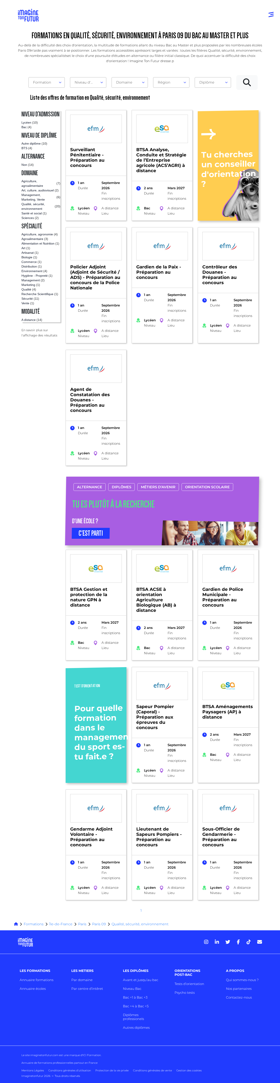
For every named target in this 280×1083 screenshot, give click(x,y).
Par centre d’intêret (87, 989)
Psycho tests (185, 992)
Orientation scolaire (207, 487)
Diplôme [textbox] (206, 82)
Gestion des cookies (189, 1070)
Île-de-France (60, 924)
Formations (34, 924)
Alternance (89, 487)
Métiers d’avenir (158, 487)
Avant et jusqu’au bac (140, 980)
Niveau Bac (132, 989)
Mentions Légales (32, 1070)
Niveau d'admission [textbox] (86, 82)
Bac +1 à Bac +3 (135, 997)
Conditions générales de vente (152, 1070)
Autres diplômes (136, 1027)
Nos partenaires (239, 989)
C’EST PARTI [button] (91, 533)
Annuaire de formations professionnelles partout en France (59, 1062)
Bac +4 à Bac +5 (136, 1006)
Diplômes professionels (133, 1017)
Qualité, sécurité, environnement (140, 924)
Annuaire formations (36, 980)
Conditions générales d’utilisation (69, 1070)
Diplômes (121, 487)
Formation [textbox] (42, 82)
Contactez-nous (239, 997)
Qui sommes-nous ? (242, 980)
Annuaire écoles (33, 989)
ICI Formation (92, 1055)
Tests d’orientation (189, 984)
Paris (82, 924)
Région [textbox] (164, 82)
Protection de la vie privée (112, 1070)
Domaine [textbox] (124, 82)
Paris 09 (99, 924)
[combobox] (46, 82)
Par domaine (82, 980)
